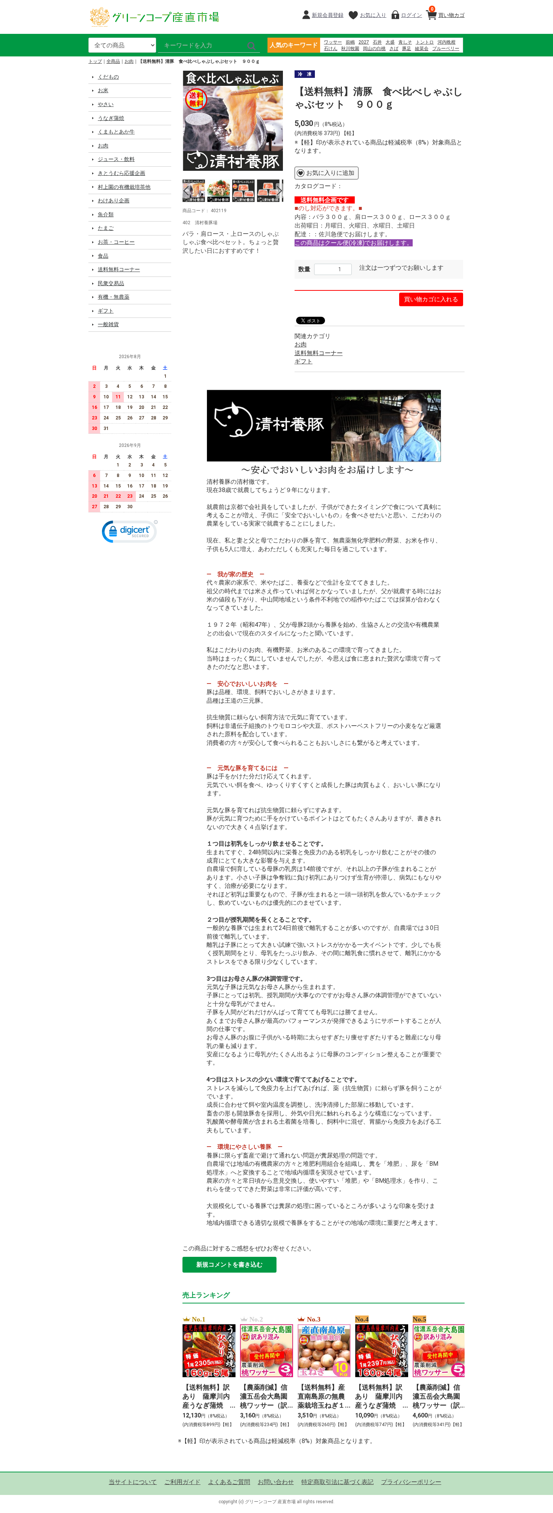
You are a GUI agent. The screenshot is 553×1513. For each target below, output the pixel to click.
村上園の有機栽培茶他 (124, 187)
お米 (103, 90)
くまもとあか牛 (116, 132)
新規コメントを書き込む (229, 1264)
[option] (232, 120)
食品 (103, 256)
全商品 (113, 61)
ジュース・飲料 (116, 159)
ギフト (106, 311)
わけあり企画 (113, 200)
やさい (106, 104)
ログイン (411, 15)
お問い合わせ (276, 1482)
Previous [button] (186, 190)
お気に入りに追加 (330, 172)
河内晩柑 (447, 42)
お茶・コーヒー (116, 242)
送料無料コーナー (119, 269)
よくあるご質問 (229, 1482)
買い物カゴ (448, 12)
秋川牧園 (350, 48)
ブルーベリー (445, 48)
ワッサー (333, 42)
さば (393, 48)
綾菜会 (421, 48)
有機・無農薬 (113, 297)
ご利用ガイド (182, 1482)
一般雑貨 (108, 324)
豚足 (406, 48)
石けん (330, 48)
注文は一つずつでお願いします (401, 267)
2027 (364, 42)
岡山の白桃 (374, 48)
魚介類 (106, 214)
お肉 (129, 61)
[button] (130, 533)
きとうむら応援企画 (121, 173)
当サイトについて (133, 1482)
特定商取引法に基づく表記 (337, 1482)
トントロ (425, 42)
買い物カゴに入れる (431, 299)
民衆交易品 (111, 283)
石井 (377, 42)
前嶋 (350, 42)
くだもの (108, 77)
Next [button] (279, 190)
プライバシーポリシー (411, 1482)
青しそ (405, 42)
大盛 (390, 42)
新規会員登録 (327, 15)
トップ (95, 61)
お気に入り (373, 15)
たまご (106, 228)
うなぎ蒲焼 (111, 118)
